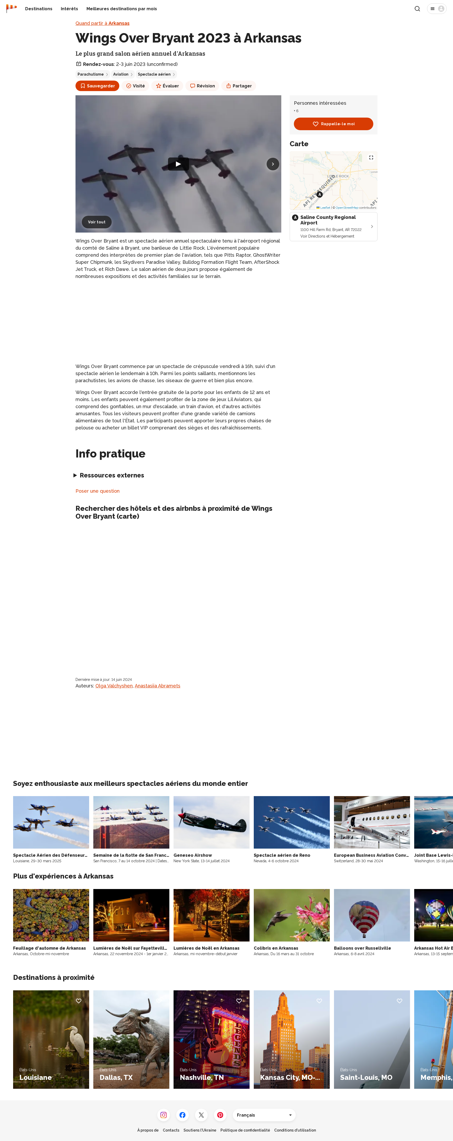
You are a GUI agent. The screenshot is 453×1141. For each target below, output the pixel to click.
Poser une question (98, 491)
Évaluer (171, 85)
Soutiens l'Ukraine (200, 1130)
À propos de (148, 1130)
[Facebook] (182, 1115)
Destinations (38, 8)
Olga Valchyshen (114, 685)
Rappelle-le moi (338, 124)
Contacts (171, 1130)
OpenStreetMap (347, 207)
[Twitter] (201, 1115)
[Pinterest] (220, 1115)
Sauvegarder (101, 85)
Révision (206, 85)
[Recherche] (417, 8)
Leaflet (325, 207)
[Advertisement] (178, 321)
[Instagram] (163, 1115)
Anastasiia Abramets (157, 685)
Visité (139, 85)
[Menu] (437, 8)
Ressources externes (112, 475)
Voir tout (96, 222)
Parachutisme (91, 74)
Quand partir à (103, 23)
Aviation (120, 74)
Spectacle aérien (154, 74)
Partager (242, 85)
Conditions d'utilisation (295, 1130)
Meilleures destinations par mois (122, 8)
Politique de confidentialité (245, 1130)
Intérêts (69, 8)
